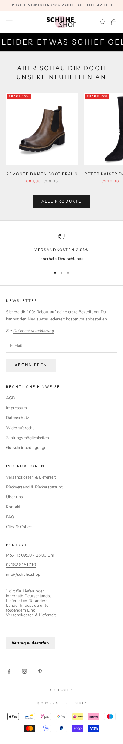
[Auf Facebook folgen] (9, 671)
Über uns (14, 497)
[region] (61, 247)
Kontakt (13, 507)
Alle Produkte (61, 201)
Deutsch (59, 690)
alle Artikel (99, 5)
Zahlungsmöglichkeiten (27, 438)
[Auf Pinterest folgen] (40, 671)
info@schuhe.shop (23, 574)
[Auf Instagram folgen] (24, 671)
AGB (10, 398)
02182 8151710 (21, 565)
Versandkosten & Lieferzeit (31, 477)
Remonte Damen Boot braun (42, 174)
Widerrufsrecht (20, 428)
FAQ (10, 517)
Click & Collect (19, 527)
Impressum (16, 408)
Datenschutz (17, 418)
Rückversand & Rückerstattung (34, 487)
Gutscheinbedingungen (27, 447)
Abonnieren (31, 365)
